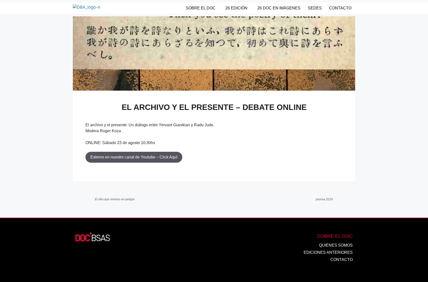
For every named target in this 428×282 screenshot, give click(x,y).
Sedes (315, 8)
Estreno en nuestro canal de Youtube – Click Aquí (133, 157)
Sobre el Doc (200, 8)
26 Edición (236, 8)
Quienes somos (336, 245)
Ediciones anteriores (328, 252)
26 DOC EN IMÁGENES (278, 8)
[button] (202, 8)
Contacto (340, 8)
